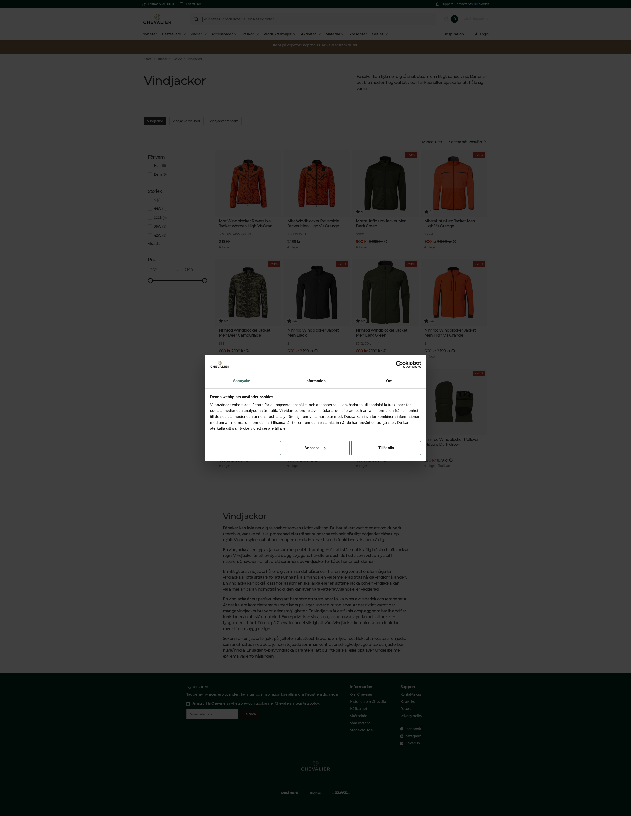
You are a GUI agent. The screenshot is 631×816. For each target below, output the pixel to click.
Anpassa (312, 448)
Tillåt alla (386, 448)
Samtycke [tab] (241, 381)
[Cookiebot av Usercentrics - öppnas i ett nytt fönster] (399, 364)
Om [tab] (389, 381)
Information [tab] (315, 381)
